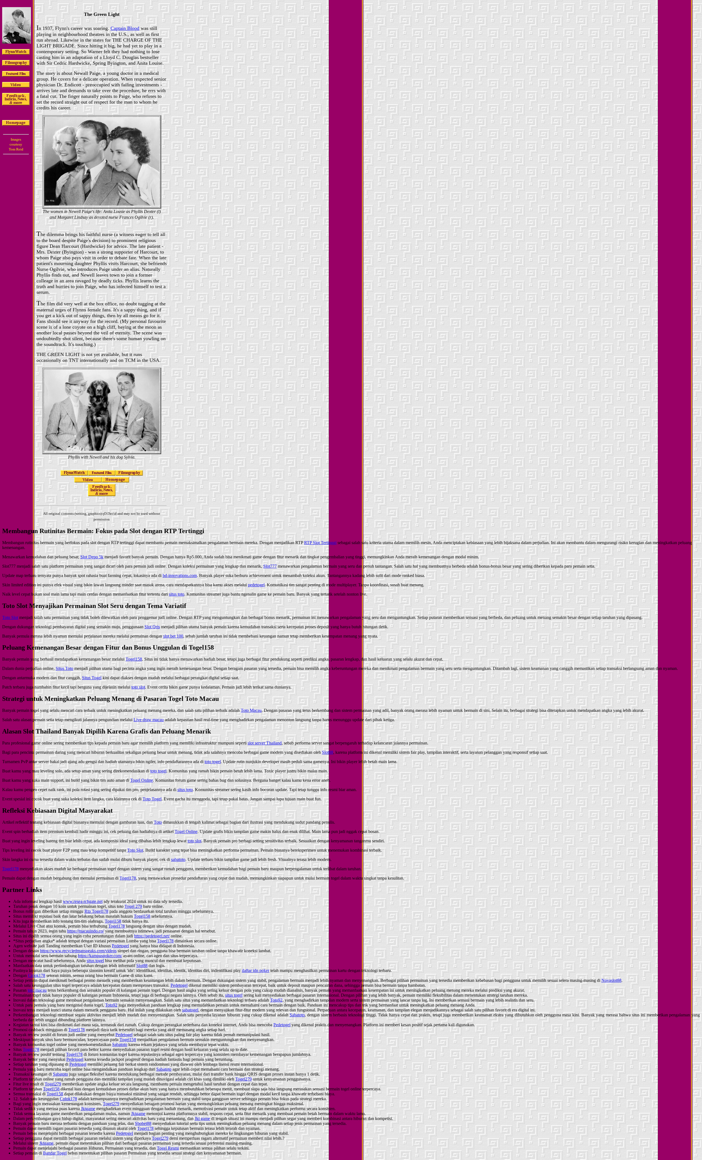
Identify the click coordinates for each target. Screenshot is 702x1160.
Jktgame (88, 1108)
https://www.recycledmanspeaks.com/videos (78, 950)
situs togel (95, 960)
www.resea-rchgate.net (83, 901)
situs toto (176, 594)
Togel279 (243, 1079)
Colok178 (36, 975)
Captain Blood (125, 28)
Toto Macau (251, 710)
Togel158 (134, 659)
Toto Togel (152, 799)
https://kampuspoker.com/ (100, 955)
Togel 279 (133, 906)
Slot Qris (152, 626)
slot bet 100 (173, 636)
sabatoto (178, 859)
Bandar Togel (55, 1153)
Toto (158, 822)
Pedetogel (120, 945)
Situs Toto (64, 668)
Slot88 (327, 752)
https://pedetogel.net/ (152, 936)
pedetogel (256, 584)
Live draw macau (149, 719)
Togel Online (141, 780)
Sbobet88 (143, 1123)
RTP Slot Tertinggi (320, 542)
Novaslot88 (611, 980)
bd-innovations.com (180, 575)
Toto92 (276, 1000)
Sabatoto (297, 1015)
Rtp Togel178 (96, 911)
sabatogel (190, 1010)
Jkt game (202, 1118)
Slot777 (270, 566)
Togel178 (10, 868)
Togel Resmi (168, 1148)
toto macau (37, 990)
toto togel (213, 761)
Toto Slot (10, 617)
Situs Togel (91, 677)
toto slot (138, 687)
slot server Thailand (265, 743)
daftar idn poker (255, 970)
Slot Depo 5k (91, 557)
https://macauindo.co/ (85, 931)
